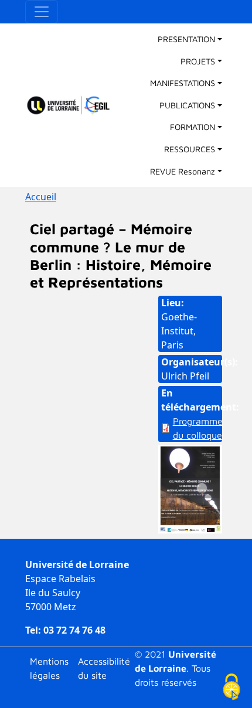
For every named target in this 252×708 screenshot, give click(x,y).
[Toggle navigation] (41, 11)
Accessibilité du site (104, 668)
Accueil (40, 196)
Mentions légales (49, 668)
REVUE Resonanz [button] (182, 171)
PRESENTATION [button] (186, 39)
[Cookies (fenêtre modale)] (231, 688)
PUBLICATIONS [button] (187, 105)
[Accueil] (73, 105)
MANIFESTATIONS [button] (182, 83)
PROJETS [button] (198, 61)
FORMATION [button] (192, 127)
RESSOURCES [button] (189, 149)
